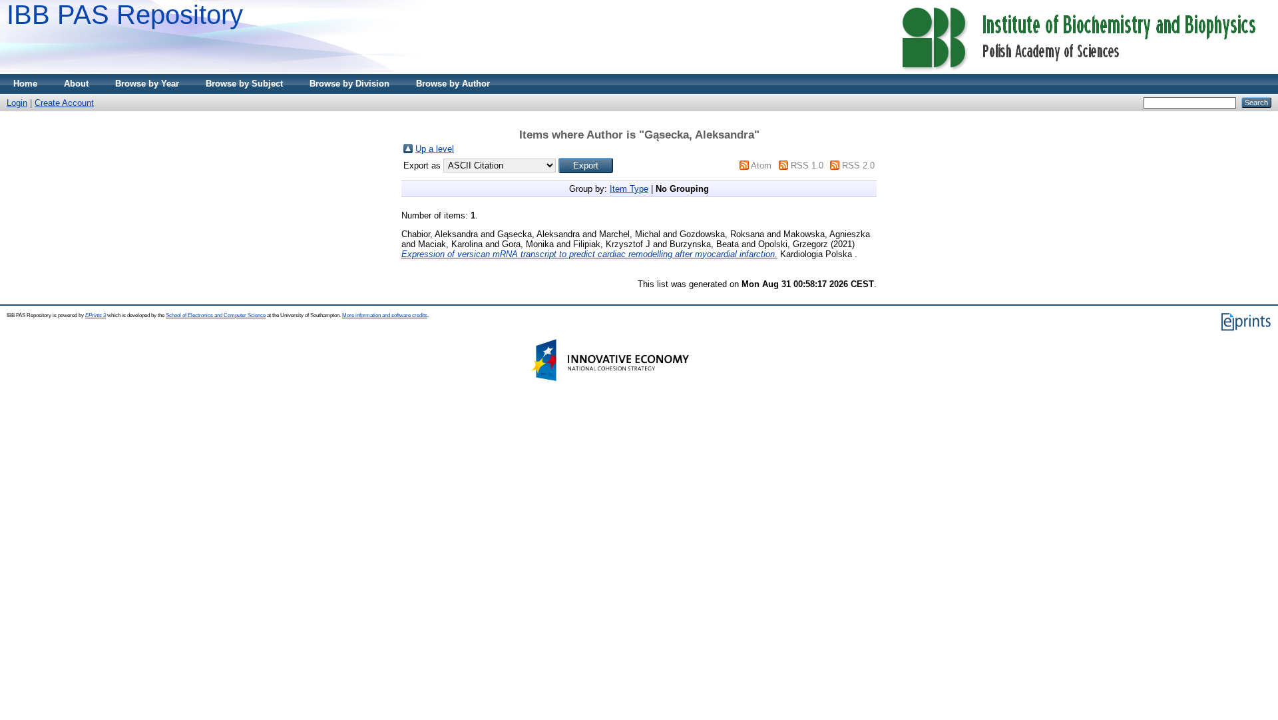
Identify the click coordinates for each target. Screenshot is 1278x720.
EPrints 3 (95, 315)
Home (25, 84)
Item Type (629, 189)
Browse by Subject (244, 84)
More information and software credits (384, 315)
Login (17, 103)
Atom (761, 166)
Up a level (434, 149)
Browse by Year (147, 84)
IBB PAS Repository (125, 14)
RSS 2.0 (858, 166)
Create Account (64, 103)
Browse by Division (349, 84)
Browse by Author (453, 84)
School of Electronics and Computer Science (216, 315)
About (76, 84)
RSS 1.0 (807, 166)
